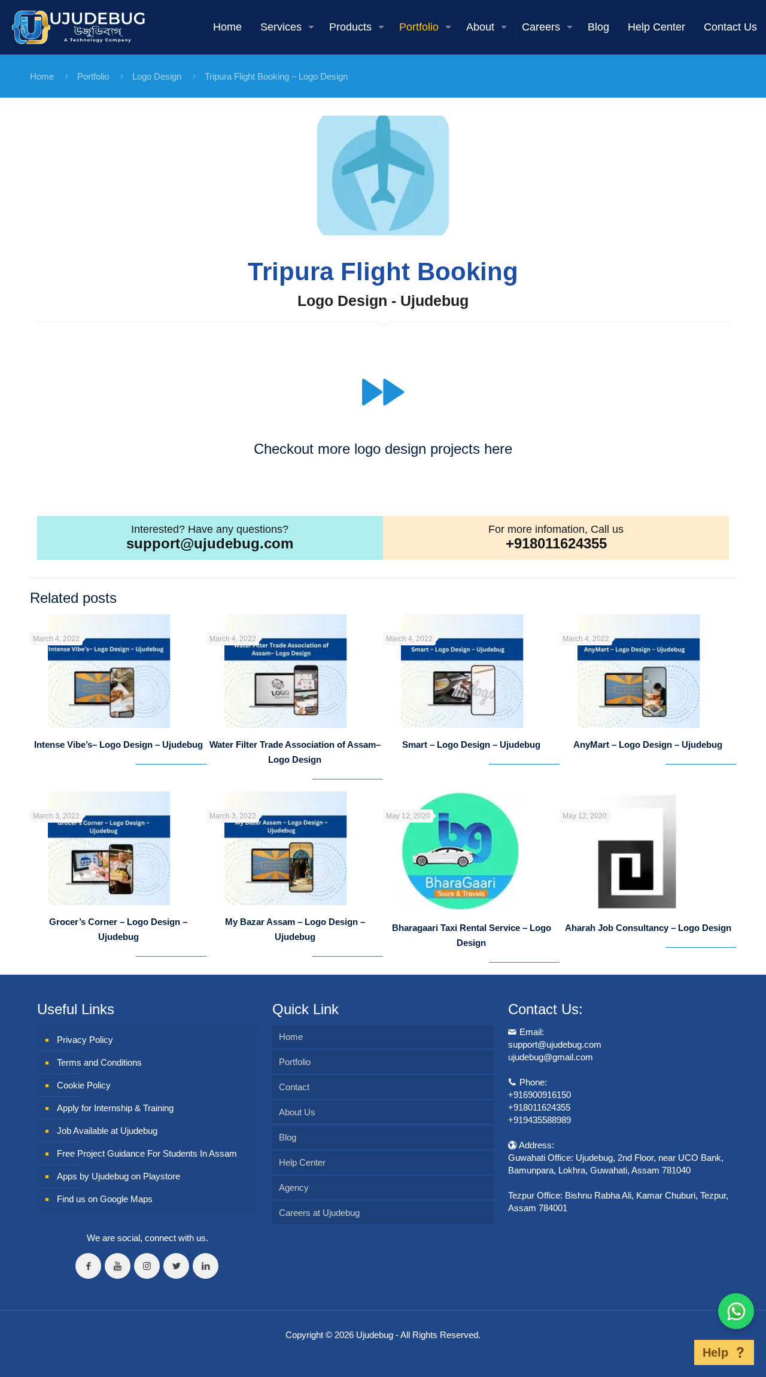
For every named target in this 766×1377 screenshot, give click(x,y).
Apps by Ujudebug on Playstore (118, 1176)
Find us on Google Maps (105, 1199)
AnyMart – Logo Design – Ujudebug (647, 744)
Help (715, 1352)
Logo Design (156, 76)
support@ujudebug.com (209, 543)
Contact (294, 1087)
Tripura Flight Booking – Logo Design (276, 76)
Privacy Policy (85, 1040)
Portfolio (93, 76)
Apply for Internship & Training (115, 1108)
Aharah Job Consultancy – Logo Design (648, 928)
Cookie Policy (84, 1085)
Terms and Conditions (99, 1062)
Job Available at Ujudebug (107, 1131)
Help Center (302, 1162)
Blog (287, 1137)
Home (42, 76)
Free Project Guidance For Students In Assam (147, 1153)
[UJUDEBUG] (78, 27)
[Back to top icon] (675, 1352)
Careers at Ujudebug (319, 1213)
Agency (294, 1187)
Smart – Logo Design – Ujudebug (471, 744)
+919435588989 (539, 1120)
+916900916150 (539, 1095)
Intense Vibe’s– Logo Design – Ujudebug (118, 744)
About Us (297, 1112)
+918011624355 (556, 543)
